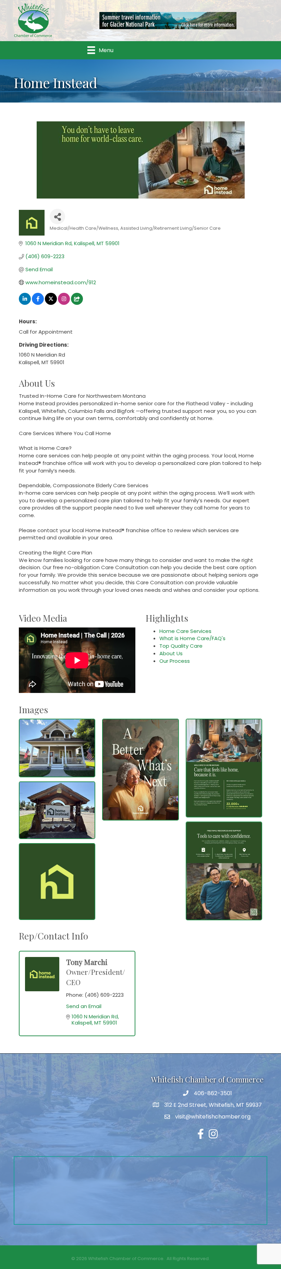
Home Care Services (185, 631)
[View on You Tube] (77, 303)
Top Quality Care (181, 645)
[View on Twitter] (51, 303)
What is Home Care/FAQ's (192, 638)
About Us (171, 653)
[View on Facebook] (38, 303)
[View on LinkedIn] (25, 303)
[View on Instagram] (64, 303)
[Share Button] (57, 216)
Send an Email (83, 1006)
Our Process (174, 661)
